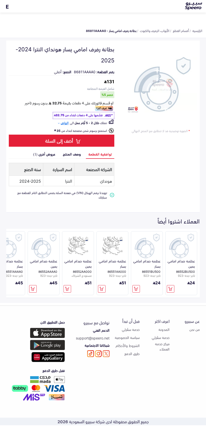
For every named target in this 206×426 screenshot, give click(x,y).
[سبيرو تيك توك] (90, 353)
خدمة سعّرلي (161, 337)
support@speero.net (93, 337)
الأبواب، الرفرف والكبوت (154, 30)
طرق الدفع (132, 353)
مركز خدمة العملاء (162, 346)
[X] (106, 353)
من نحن (194, 329)
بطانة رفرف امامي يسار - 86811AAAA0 (111, 30)
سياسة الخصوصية (127, 337)
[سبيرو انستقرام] (98, 353)
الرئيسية (197, 30)
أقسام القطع (181, 30)
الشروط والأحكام (128, 345)
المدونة (164, 329)
